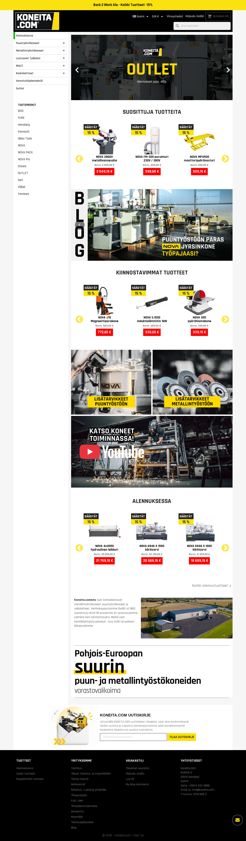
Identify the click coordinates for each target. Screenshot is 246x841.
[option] (152, 67)
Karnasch (23, 132)
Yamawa (23, 194)
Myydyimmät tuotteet (30, 779)
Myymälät (77, 817)
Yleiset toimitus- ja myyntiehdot (91, 773)
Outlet (20, 88)
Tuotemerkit (27, 105)
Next (223, 157)
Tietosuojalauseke (82, 822)
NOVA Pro (24, 159)
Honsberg (24, 125)
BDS (20, 111)
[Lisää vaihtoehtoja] (237, 820)
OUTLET (23, 173)
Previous (77, 157)
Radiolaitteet (24, 73)
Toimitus (76, 768)
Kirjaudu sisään (195, 16)
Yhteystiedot (175, 16)
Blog (73, 827)
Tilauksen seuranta (137, 768)
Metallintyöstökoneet (30, 50)
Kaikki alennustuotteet (212, 585)
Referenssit (78, 784)
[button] (83, 67)
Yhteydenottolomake (84, 806)
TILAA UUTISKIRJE (181, 737)
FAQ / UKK (77, 801)
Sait (20, 180)
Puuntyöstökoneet (27, 43)
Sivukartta (77, 811)
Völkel (21, 187)
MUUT (19, 66)
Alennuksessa (24, 35)
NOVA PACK (25, 152)
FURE (21, 118)
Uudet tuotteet (25, 773)
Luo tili (130, 779)
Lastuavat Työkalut (28, 58)
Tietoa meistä (79, 779)
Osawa (22, 166)
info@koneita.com (203, 790)
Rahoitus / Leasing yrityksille (88, 790)
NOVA (21, 145)
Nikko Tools (25, 138)
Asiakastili (135, 760)
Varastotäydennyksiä (29, 81)
